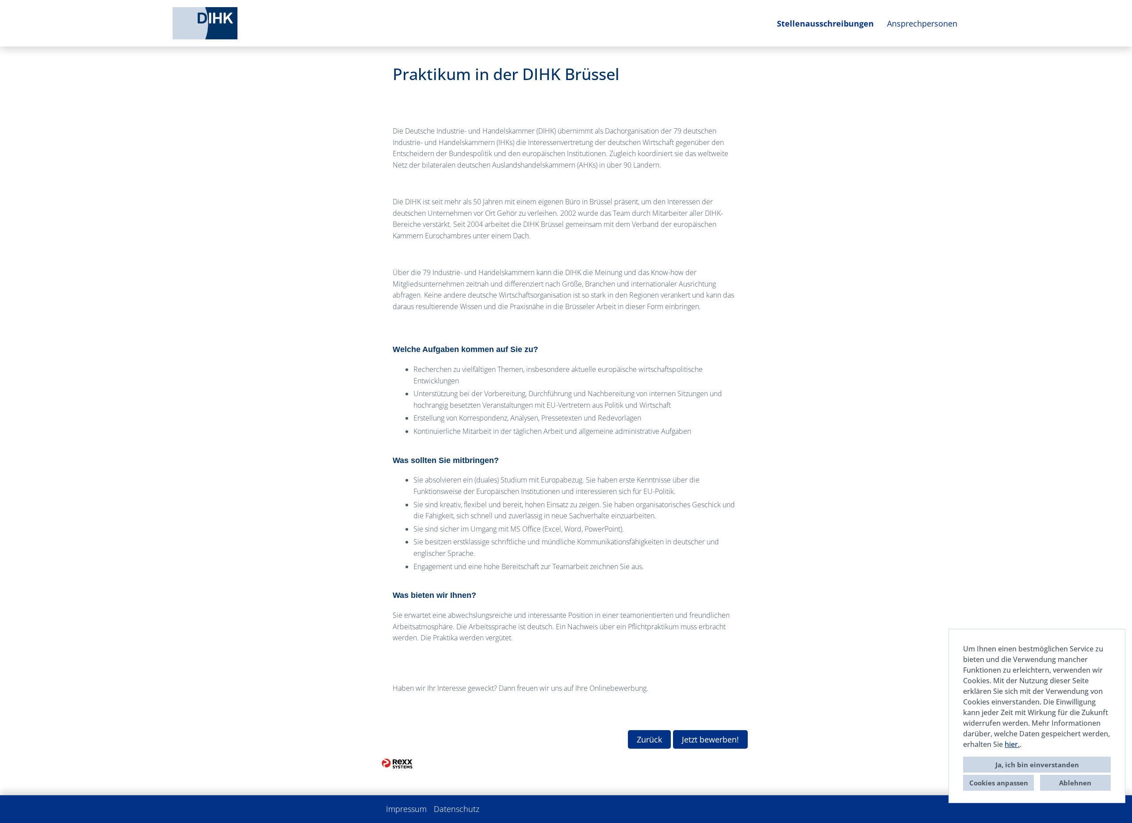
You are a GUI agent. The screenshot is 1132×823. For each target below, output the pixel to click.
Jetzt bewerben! (710, 739)
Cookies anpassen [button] (998, 782)
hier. (1012, 744)
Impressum (406, 809)
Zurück (649, 739)
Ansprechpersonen (922, 23)
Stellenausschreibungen (825, 23)
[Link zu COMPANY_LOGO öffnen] (204, 23)
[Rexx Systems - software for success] (397, 763)
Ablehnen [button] (1075, 782)
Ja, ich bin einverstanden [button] (1037, 764)
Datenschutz (456, 809)
